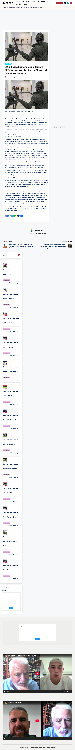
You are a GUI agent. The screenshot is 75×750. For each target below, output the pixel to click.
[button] (59, 3)
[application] (37, 673)
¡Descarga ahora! (6, 280)
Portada (4, 7)
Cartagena (62, 127)
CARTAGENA (8, 63)
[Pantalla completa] (69, 691)
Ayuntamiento (54, 127)
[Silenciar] (67, 691)
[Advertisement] (37, 18)
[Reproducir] (4, 691)
